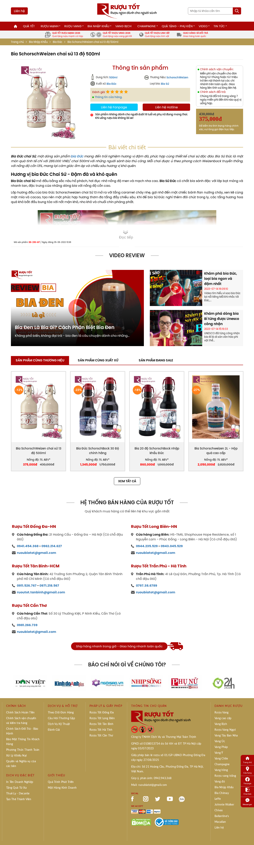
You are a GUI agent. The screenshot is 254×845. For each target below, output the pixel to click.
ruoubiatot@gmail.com (36, 552)
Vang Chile (221, 758)
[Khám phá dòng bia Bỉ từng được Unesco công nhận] (176, 327)
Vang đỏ (220, 781)
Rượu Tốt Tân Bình (101, 724)
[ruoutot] (127, 10)
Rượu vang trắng (225, 776)
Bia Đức (57, 42)
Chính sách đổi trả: (213, 92)
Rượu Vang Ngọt (225, 730)
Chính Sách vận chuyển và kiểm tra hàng (21, 721)
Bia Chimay (222, 793)
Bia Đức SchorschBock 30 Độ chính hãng (97, 450)
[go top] (248, 836)
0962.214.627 (51, 546)
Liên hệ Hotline (166, 107)
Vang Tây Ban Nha (226, 735)
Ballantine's (222, 816)
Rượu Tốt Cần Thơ (101, 735)
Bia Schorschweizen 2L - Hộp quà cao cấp (216, 450)
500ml (113, 77)
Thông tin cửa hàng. (108, 97)
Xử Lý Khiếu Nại (16, 755)
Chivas (219, 810)
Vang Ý (219, 753)
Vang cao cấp (223, 718)
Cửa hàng (247, 773)
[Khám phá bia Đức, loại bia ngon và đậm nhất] (176, 287)
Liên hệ (19, 11)
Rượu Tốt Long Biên (102, 718)
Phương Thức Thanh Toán (22, 750)
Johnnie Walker (224, 804)
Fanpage (247, 783)
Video (203, 26)
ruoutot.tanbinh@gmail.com (41, 592)
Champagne (146, 26)
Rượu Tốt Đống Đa (101, 712)
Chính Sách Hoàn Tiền (20, 712)
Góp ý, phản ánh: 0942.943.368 (151, 778)
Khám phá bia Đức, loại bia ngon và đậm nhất (220, 278)
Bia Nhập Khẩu (98, 26)
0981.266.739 (27, 625)
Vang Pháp (221, 747)
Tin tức (219, 26)
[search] (237, 10)
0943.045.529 (172, 546)
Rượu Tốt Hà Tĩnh (100, 730)
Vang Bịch (123, 26)
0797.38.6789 (146, 585)
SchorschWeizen (177, 77)
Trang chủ (17, 42)
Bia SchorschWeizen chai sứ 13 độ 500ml (38, 450)
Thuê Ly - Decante (18, 793)
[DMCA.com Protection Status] (141, 821)
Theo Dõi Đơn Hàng (61, 712)
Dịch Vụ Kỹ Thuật (59, 724)
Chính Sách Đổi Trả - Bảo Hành (22, 731)
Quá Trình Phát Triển (61, 782)
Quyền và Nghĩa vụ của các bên (21, 764)
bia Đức (77, 156)
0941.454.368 (27, 546)
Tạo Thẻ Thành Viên (18, 799)
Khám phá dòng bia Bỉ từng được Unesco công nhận (221, 318)
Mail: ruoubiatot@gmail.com (149, 785)
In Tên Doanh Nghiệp (19, 782)
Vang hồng (221, 770)
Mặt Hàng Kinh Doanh (62, 787)
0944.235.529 (147, 546)
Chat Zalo (247, 794)
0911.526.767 (27, 585)
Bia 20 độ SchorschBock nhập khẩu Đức (157, 450)
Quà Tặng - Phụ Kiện (177, 26)
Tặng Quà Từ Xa (16, 787)
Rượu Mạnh (49, 26)
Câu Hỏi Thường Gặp (61, 718)
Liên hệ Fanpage (114, 107)
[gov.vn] (167, 821)
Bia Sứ (165, 84)
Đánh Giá (54, 730)
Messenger (247, 804)
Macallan (220, 822)
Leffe (218, 799)
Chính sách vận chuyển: (217, 69)
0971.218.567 (49, 585)
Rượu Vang (73, 26)
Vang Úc (220, 741)
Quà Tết (29, 26)
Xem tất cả (127, 481)
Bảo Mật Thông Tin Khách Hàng (22, 742)
